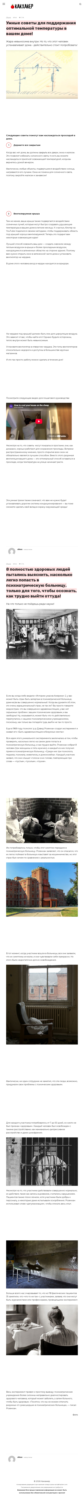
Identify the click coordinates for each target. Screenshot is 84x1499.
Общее (8, 17)
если (14, 702)
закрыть (43, 152)
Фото (75, 1415)
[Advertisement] (42, 116)
